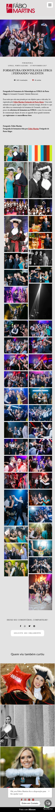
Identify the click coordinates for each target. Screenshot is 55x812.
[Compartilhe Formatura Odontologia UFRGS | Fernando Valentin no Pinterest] (34, 626)
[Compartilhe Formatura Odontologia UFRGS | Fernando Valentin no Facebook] (20, 626)
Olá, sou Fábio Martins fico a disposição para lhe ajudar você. (28, 792)
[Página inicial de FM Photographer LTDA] (20, 8)
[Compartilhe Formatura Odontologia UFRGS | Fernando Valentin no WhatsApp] (25, 626)
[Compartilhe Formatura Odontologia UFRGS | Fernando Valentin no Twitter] (29, 626)
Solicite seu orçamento (27, 633)
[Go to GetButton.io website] (48, 809)
